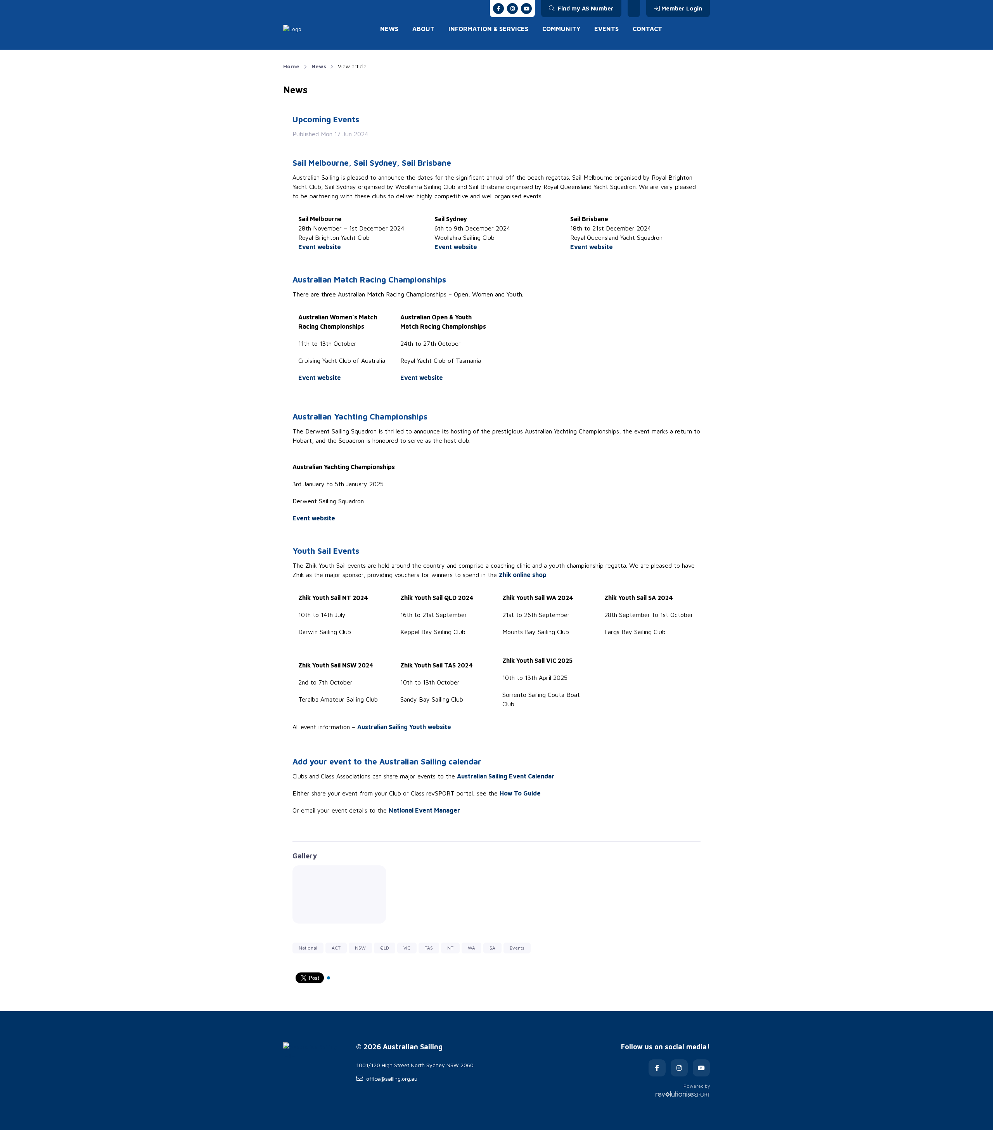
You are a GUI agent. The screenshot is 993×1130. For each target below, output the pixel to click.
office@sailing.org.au (391, 1078)
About (423, 28)
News (389, 28)
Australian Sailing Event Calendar (505, 776)
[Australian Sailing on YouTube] (526, 8)
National (308, 948)
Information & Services (488, 28)
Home (291, 66)
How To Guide (520, 793)
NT (450, 948)
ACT (336, 948)
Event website (319, 246)
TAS (429, 948)
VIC (406, 948)
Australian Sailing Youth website (404, 726)
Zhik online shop (523, 574)
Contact (647, 28)
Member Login (681, 8)
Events (606, 28)
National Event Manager (424, 810)
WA (471, 948)
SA (492, 948)
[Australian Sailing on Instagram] (512, 8)
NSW (360, 948)
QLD (384, 948)
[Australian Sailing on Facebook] (498, 8)
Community (561, 28)
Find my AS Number (585, 8)
